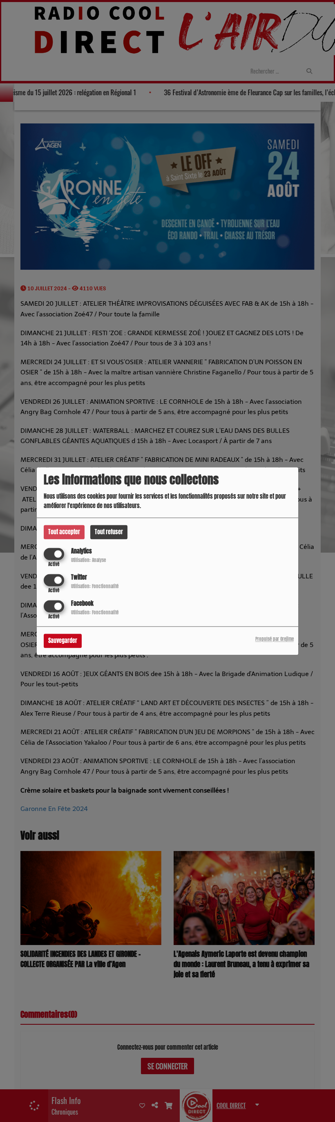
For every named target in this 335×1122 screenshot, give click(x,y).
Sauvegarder (62, 640)
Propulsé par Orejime (274, 639)
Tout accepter (64, 532)
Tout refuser (109, 532)
